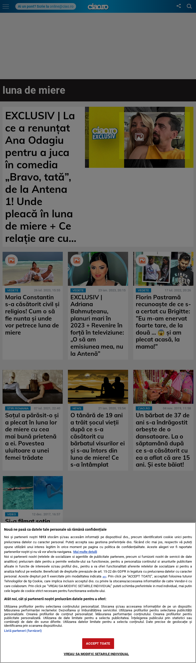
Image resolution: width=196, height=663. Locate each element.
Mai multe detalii (85, 552)
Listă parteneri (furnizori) (23, 631)
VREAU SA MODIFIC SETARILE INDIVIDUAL (96, 654)
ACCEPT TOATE (98, 643)
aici (104, 576)
